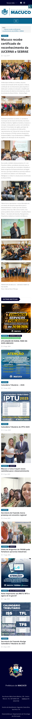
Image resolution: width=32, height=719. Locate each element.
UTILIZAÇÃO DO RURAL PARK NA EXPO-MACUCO (14, 342)
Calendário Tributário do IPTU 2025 (15, 427)
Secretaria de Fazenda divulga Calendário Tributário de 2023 (13, 642)
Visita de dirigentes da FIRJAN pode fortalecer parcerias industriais (15, 550)
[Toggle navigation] (16, 21)
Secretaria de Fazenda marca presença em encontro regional (14, 514)
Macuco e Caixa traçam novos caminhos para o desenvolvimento (15, 470)
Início (3, 27)
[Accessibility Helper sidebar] (30, 6)
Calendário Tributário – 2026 (12, 385)
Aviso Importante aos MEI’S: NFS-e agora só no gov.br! (15, 594)
